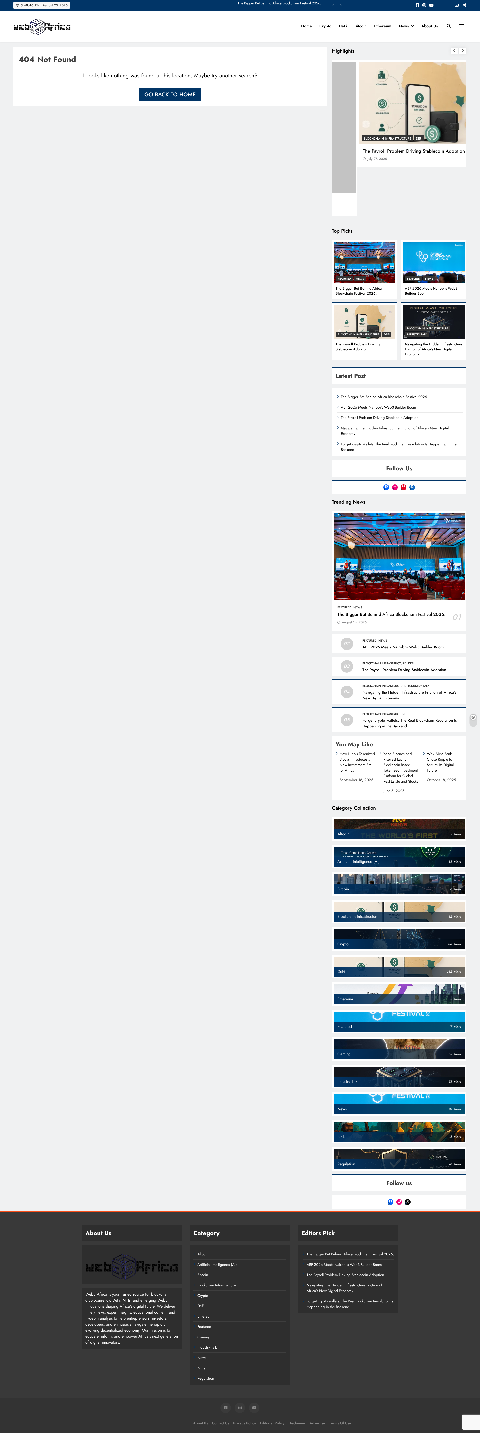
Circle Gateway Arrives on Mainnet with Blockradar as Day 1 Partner (270, 5)
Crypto (326, 26)
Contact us (220, 1423)
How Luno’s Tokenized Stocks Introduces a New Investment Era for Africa (357, 762)
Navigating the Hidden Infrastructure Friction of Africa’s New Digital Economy (433, 349)
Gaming (204, 1337)
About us (430, 26)
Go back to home (170, 94)
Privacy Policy (244, 1423)
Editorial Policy (272, 1423)
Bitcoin (360, 26)
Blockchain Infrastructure (358, 334)
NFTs (201, 1368)
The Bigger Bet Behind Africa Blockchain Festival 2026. (359, 291)
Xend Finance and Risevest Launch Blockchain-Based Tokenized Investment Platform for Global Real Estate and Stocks (401, 767)
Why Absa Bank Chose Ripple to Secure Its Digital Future (440, 762)
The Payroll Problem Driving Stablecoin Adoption (358, 347)
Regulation (206, 1378)
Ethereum (383, 26)
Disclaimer (297, 1423)
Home (306, 26)
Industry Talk (417, 334)
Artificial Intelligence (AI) (217, 1264)
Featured (345, 138)
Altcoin (203, 1254)
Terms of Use (340, 1423)
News (404, 26)
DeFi (343, 26)
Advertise (317, 1423)
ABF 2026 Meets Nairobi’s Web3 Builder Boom (387, 151)
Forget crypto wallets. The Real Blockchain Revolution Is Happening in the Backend (399, 446)
